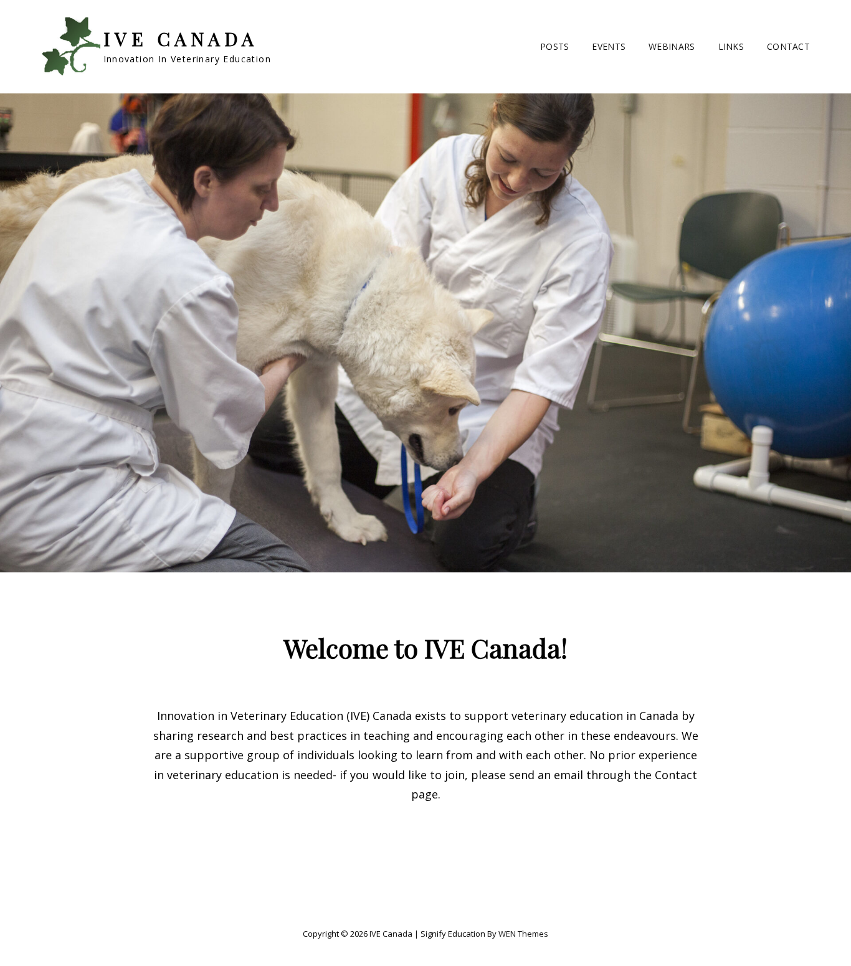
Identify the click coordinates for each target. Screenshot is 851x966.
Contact (788, 46)
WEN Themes (523, 933)
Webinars (672, 46)
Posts (554, 46)
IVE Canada (181, 38)
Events (608, 46)
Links (731, 46)
